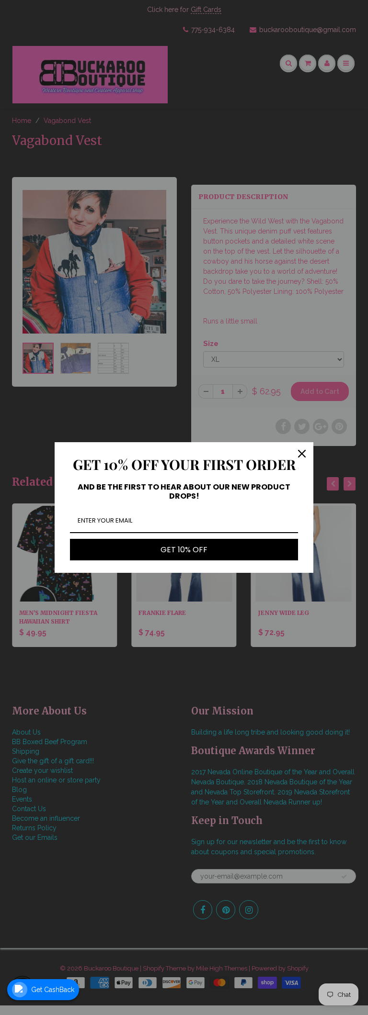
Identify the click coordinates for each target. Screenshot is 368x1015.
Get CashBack (52, 989)
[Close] (301, 453)
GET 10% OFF (184, 549)
